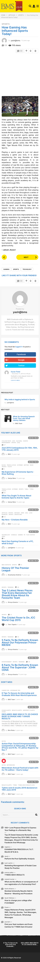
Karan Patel (15, 372)
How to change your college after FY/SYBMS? (18, 901)
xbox (3, 536)
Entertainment (7, 661)
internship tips (15, 690)
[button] (30, 6)
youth (9, 466)
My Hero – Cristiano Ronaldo (15, 520)
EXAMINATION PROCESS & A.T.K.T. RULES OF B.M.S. (19, 850)
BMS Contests (6, 564)
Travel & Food (11, 465)
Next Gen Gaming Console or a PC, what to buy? (17, 542)
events (25, 441)
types (31, 489)
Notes (4, 741)
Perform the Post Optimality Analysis (20, 859)
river (31, 465)
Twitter (21, 365)
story (4, 712)
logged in (19, 347)
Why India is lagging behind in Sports (19, 399)
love (30, 513)
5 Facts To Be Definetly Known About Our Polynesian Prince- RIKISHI (20, 643)
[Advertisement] (20, 75)
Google (21, 360)
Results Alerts (17, 710)
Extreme (20, 465)
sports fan (18, 514)
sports (16, 269)
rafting (26, 465)
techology (27, 269)
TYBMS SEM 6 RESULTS (14, 875)
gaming (6, 269)
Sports (6, 24)
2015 (13, 441)
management (6, 442)
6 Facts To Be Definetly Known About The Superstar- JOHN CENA (20, 667)
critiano (17, 513)
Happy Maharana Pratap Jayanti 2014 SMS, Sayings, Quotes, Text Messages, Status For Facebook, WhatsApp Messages (21, 913)
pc (24, 534)
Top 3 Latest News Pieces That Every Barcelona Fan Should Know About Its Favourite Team (17, 594)
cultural (19, 441)
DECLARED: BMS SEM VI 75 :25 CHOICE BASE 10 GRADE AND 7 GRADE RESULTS (20, 716)
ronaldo (5, 514)
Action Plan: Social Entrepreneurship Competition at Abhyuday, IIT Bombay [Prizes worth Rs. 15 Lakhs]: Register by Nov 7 (20, 746)
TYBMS (15, 785)
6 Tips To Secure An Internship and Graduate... (10, 944)
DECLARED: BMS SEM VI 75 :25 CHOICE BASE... (29, 943)
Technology (6, 534)
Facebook (21, 354)
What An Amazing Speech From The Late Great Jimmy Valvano (24, 418)
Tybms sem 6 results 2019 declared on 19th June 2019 (19, 789)
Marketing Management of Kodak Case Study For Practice (20, 866)
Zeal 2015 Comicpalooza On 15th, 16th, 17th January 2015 (20, 449)
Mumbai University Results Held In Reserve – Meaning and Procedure (19, 892)
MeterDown (11, 765)
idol (26, 513)
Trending (10, 587)
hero (22, 513)
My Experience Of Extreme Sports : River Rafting (18, 473)
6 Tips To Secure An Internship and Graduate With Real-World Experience (19, 694)
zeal (18, 442)
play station (30, 534)
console (14, 534)
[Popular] (4, 761)
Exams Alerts (6, 710)
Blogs (4, 465)
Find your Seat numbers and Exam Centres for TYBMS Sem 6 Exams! (18, 925)
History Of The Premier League (15, 569)
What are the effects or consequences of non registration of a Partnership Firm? (21, 883)
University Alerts (29, 710)
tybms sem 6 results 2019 (26, 785)
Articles (4, 513)
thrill (26, 489)
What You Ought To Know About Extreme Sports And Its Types (16, 496)
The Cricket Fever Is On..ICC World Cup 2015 (18, 619)
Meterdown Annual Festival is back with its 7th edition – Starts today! (20, 769)
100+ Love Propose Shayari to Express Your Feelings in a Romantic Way (20, 829)
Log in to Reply (15, 380)
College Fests (6, 441)
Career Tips (5, 690)
